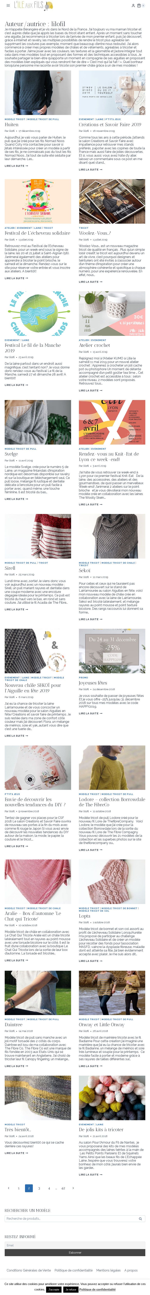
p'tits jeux (113, 119)
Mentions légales (108, 1270)
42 (63, 1188)
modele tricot (15, 119)
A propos (131, 1270)
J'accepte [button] (53, 1289)
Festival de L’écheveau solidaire (37, 233)
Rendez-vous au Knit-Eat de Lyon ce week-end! (109, 456)
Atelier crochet (94, 345)
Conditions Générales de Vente (29, 1270)
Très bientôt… (18, 1129)
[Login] (133, 5)
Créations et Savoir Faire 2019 (110, 124)
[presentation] (38, 92)
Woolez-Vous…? (95, 233)
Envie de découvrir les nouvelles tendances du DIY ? (35, 802)
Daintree (13, 1024)
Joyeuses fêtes (93, 683)
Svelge (11, 454)
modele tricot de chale (118, 562)
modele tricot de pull (43, 119)
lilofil (12, 130)
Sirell (10, 568)
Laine (100, 119)
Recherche (141, 1220)
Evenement (86, 119)
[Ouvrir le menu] (8, 6)
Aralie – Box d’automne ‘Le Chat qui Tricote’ (33, 916)
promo (83, 677)
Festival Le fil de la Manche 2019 (33, 348)
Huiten (12, 124)
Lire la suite (16, 165)
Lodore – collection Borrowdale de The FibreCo (112, 802)
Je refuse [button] (71, 1289)
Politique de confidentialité (73, 1270)
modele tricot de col (94, 911)
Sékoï (84, 570)
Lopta (84, 916)
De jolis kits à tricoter (101, 1129)
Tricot (48, 228)
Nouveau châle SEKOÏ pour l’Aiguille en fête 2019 (33, 688)
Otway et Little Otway (102, 1024)
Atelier (10, 228)
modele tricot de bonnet (120, 908)
